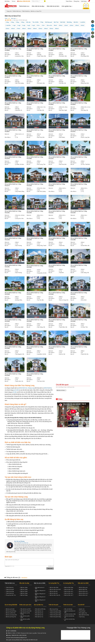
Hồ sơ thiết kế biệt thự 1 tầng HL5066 (79, 49)
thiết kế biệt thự (48, 388)
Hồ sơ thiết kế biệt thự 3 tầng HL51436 (13, 293)
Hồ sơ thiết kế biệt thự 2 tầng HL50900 (35, 103)
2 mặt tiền (8, 25)
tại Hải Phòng (13, 611)
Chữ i (43, 25)
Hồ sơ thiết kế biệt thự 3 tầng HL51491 (79, 320)
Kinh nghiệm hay (83, 612)
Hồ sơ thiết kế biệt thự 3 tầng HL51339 (35, 239)
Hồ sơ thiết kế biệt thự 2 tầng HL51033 (13, 157)
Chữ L (38, 25)
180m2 (24, 28)
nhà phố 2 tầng (57, 611)
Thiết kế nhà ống (10, 591)
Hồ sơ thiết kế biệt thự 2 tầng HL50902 (57, 103)
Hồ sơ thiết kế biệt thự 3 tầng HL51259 (35, 184)
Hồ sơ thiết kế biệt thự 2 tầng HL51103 (57, 157)
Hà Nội (14, 392)
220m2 (40, 28)
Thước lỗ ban (69, 1)
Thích (6, 18)
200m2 (35, 28)
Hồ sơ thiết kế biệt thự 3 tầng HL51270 (79, 184)
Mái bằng (69, 22)
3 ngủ (23, 25)
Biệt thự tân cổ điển (39, 583)
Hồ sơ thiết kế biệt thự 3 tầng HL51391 (13, 266)
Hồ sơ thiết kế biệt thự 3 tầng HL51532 (57, 347)
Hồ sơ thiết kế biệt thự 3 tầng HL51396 (35, 266)
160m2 (13, 28)
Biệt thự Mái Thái (83, 589)
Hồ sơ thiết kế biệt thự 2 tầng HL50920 (79, 103)
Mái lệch (76, 22)
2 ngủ (18, 25)
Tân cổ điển (35, 22)
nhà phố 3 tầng (57, 612)
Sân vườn (49, 25)
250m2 (51, 28)
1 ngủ (14, 25)
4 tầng (22, 22)
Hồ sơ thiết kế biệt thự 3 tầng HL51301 (13, 211)
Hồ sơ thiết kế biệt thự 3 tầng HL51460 (35, 320)
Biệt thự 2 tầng (23, 589)
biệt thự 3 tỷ (40, 614)
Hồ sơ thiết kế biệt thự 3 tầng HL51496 (13, 347)
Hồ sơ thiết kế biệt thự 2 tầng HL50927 (13, 130)
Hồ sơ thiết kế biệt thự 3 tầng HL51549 (13, 374)
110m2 (66, 25)
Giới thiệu (7, 1)
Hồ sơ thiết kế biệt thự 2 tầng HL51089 (35, 157)
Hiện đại (28, 22)
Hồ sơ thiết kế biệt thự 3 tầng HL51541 (79, 347)
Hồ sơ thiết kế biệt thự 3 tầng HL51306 (35, 211)
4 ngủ (28, 25)
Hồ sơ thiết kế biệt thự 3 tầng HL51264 (57, 184)
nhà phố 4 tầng (57, 614)
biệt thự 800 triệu (41, 609)
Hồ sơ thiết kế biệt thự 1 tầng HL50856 (35, 49)
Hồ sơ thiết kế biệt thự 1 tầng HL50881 (35, 76)
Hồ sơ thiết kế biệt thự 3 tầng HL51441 (35, 293)
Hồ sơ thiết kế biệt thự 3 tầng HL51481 (57, 320)
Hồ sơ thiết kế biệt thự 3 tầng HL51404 (57, 266)
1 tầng (7, 22)
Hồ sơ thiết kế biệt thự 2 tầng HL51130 (79, 157)
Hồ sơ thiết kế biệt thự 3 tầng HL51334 (13, 239)
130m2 (77, 25)
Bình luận (13, 18)
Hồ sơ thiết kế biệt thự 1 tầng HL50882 (57, 76)
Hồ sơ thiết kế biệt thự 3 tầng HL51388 (79, 239)
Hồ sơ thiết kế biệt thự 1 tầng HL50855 (13, 49)
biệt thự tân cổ (40, 587)
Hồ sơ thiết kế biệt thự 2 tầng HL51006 (35, 130)
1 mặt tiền (82, 22)
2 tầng (12, 22)
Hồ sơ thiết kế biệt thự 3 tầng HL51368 (57, 239)
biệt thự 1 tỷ (40, 611)
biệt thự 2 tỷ (40, 612)
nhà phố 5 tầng (57, 616)
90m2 (55, 25)
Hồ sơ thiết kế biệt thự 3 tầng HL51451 (79, 293)
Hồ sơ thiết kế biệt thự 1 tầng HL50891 (79, 76)
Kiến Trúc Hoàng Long (24, 542)
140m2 (82, 25)
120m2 (71, 25)
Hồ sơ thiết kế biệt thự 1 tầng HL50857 (57, 49)
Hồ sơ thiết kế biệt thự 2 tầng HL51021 (79, 130)
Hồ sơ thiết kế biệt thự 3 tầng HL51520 (35, 347)
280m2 (57, 28)
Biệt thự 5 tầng (23, 595)
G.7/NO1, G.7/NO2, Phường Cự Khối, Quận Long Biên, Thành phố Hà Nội (28, 633)
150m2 (7, 28)
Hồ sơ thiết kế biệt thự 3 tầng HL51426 (79, 266)
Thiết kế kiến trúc (10, 583)
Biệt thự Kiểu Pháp (68, 587)
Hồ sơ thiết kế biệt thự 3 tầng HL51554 (35, 374)
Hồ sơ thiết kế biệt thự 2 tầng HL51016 (57, 130)
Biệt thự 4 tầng (23, 593)
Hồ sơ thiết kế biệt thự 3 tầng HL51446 (57, 293)
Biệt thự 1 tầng (23, 587)
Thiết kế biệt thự (10, 587)
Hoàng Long (31, 388)
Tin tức (13, 1)
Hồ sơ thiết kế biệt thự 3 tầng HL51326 (79, 211)
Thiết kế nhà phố (10, 589)
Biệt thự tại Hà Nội (10, 609)
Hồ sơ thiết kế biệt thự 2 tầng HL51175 (13, 184)
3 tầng (17, 22)
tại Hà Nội (16, 390)
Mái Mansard (48, 22)
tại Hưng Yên (13, 616)
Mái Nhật (62, 22)
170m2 (18, 28)
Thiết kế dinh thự (10, 593)
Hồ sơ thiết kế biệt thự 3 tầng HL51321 (57, 211)
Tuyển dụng (83, 1)
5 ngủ (33, 25)
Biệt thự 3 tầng (23, 591)
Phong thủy (76, 1)
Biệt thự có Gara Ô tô (62, 390)
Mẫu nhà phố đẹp (54, 609)
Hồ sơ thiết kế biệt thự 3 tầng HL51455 (13, 320)
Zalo (93, 29)
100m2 (60, 25)
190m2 (29, 28)
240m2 (46, 28)
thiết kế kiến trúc (23, 388)
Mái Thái (56, 22)
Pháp (41, 22)
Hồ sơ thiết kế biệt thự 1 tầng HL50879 (13, 76)
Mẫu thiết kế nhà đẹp (84, 614)
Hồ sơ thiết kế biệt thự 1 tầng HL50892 (13, 103)
